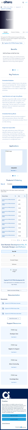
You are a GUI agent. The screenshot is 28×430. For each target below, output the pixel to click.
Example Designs (14, 260)
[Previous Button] (10, 70)
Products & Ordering (15, 32)
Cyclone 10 (18, 7)
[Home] (8, 2)
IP (14, 255)
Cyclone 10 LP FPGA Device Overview (12, 303)
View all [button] (3, 184)
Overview (5, 32)
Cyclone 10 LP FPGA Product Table (13, 43)
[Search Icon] (23, 2)
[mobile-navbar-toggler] (2, 2)
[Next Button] (17, 70)
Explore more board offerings (13, 290)
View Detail (13, 170)
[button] (12, 70)
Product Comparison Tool (19, 187)
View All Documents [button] (13, 318)
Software (14, 264)
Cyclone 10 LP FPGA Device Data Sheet (13, 313)
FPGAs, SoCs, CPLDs (8, 7)
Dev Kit (14, 251)
